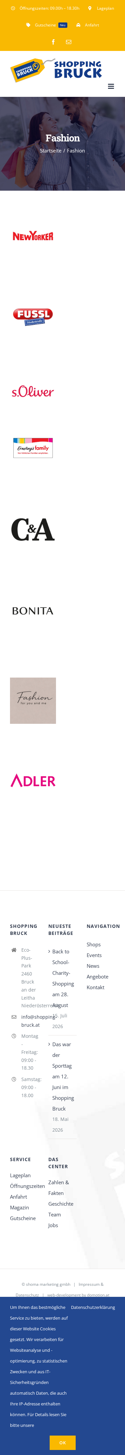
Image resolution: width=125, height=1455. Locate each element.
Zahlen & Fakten (58, 1187)
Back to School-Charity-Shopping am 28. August (62, 978)
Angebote (97, 976)
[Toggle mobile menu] (111, 86)
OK (62, 1443)
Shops (94, 944)
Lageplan (20, 1175)
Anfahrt (18, 1196)
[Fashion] (33, 235)
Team (54, 1214)
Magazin (19, 1207)
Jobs (53, 1225)
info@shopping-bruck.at (29, 1021)
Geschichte (60, 1203)
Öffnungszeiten (24, 1186)
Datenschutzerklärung (93, 1307)
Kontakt (95, 987)
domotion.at (98, 1295)
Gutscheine (23, 1218)
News (93, 965)
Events (94, 955)
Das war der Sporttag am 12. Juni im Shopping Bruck (62, 1076)
